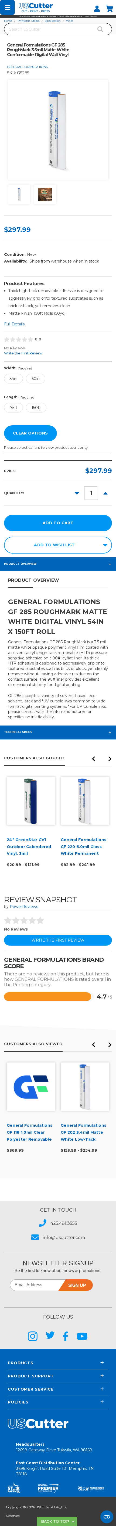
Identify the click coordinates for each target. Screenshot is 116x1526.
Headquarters (54, 1447)
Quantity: (14, 493)
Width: (18, 368)
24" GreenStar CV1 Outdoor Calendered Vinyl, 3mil (29, 846)
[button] (58, 16)
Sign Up (77, 1285)
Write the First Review (23, 353)
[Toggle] (7, 7)
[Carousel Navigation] (101, 760)
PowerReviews (24, 906)
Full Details (14, 324)
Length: (19, 397)
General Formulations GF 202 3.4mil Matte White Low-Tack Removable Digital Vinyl (83, 1139)
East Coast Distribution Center (55, 1468)
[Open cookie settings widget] (106, 1516)
